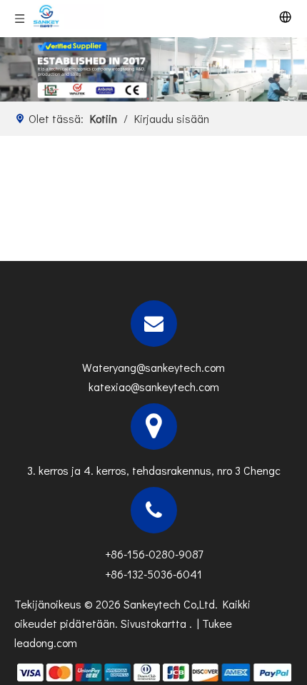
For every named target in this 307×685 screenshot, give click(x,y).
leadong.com (45, 642)
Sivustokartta (155, 623)
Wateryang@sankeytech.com (153, 367)
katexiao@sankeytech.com (154, 386)
